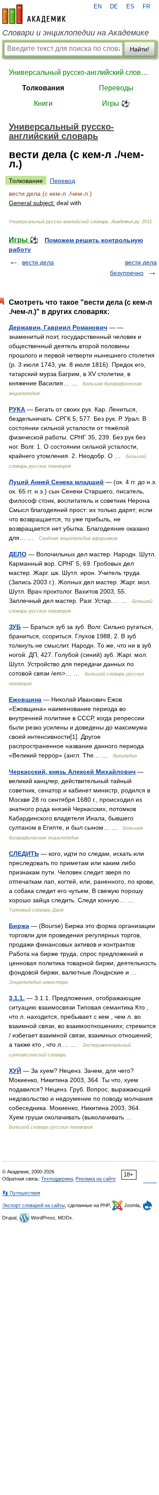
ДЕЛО (17, 554)
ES (130, 7)
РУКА (17, 409)
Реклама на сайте (96, 1178)
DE (114, 7)
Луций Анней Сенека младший (56, 481)
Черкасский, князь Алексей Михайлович (72, 771)
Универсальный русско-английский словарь (79, 72)
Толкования (43, 88)
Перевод (62, 180)
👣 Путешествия (21, 1193)
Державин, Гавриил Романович (58, 327)
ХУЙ (15, 1070)
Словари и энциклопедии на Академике (75, 32)
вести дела (38, 262)
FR (146, 7)
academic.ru (34, 14)
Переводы (116, 88)
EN (98, 7)
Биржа (19, 925)
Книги (43, 103)
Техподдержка (57, 1178)
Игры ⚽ (116, 103)
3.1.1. (17, 998)
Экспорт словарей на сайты (33, 1205)
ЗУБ (15, 626)
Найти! (139, 49)
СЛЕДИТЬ (24, 853)
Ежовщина (25, 699)
